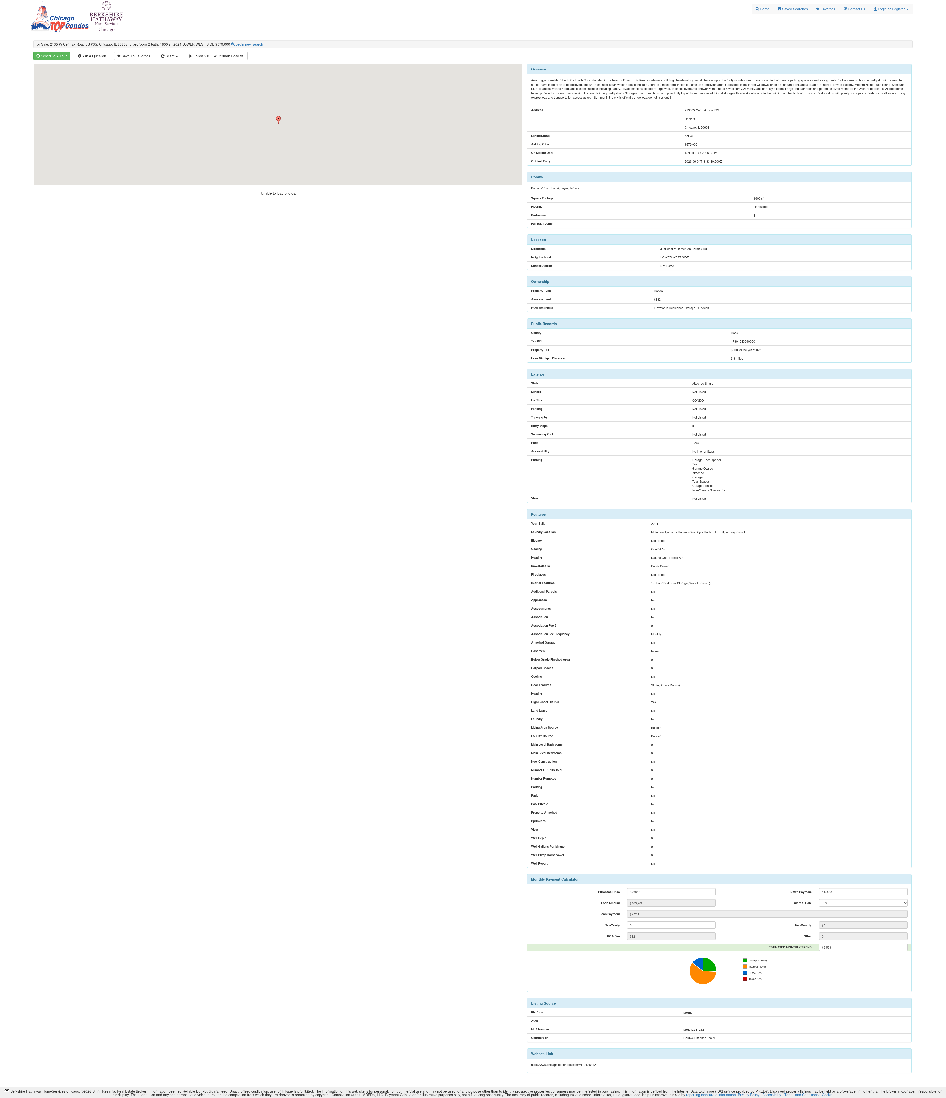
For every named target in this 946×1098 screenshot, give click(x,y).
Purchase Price (609, 892)
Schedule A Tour (53, 55)
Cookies (828, 1094)
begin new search (249, 44)
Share (170, 55)
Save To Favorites (135, 55)
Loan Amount (610, 903)
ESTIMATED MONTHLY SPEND (790, 947)
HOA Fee (613, 936)
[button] (891, 9)
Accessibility (771, 1094)
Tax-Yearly (612, 925)
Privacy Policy (748, 1094)
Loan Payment (610, 914)
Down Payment (801, 892)
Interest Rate (803, 903)
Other (808, 936)
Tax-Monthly (803, 925)
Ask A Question (93, 55)
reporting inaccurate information (711, 1094)
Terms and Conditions (801, 1094)
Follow (218, 55)
